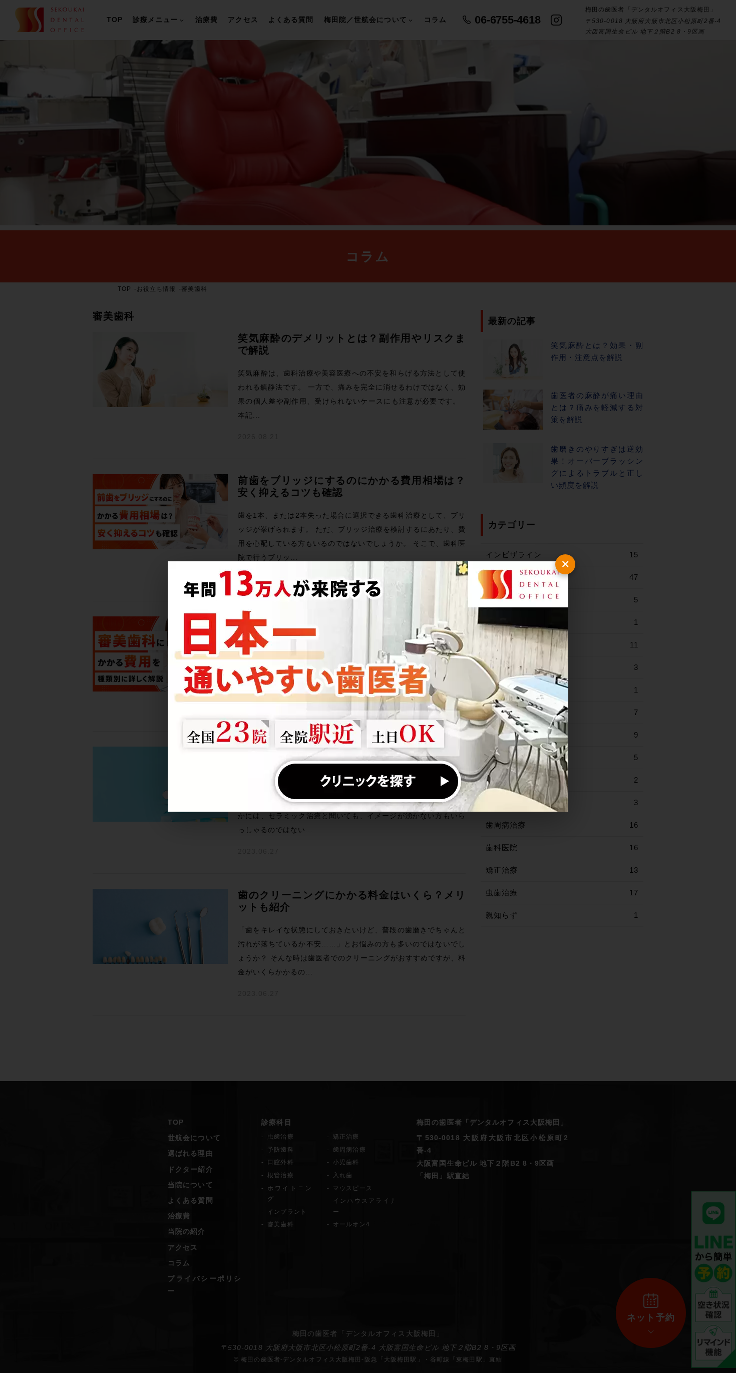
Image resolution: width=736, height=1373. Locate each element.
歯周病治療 (562, 825)
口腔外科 (280, 1162)
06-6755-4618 (507, 20)
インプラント (287, 1211)
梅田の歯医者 (315, 1333)
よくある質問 (291, 20)
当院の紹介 (187, 1231)
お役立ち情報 (156, 288)
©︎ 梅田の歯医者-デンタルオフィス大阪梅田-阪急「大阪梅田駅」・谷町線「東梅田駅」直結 (368, 1359)
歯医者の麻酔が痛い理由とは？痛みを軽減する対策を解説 (597, 407)
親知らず (562, 915)
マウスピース (353, 1188)
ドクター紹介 (190, 1169)
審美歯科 (280, 1224)
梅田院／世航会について (365, 20)
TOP (115, 20)
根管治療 (280, 1175)
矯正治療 (562, 870)
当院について (190, 1185)
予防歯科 (280, 1149)
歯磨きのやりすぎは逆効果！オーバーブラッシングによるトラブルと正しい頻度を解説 (597, 467)
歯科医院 (562, 847)
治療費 (206, 20)
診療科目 (276, 1122)
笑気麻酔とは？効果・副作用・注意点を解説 (597, 351)
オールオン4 (351, 1224)
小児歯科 (346, 1162)
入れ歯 (342, 1175)
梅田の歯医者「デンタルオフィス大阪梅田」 (492, 1122)
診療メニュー (155, 20)
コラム (435, 20)
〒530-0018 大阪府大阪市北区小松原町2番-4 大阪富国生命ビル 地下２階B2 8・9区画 (368, 1347)
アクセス (243, 20)
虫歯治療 (562, 892)
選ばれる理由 (190, 1153)
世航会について (194, 1138)
